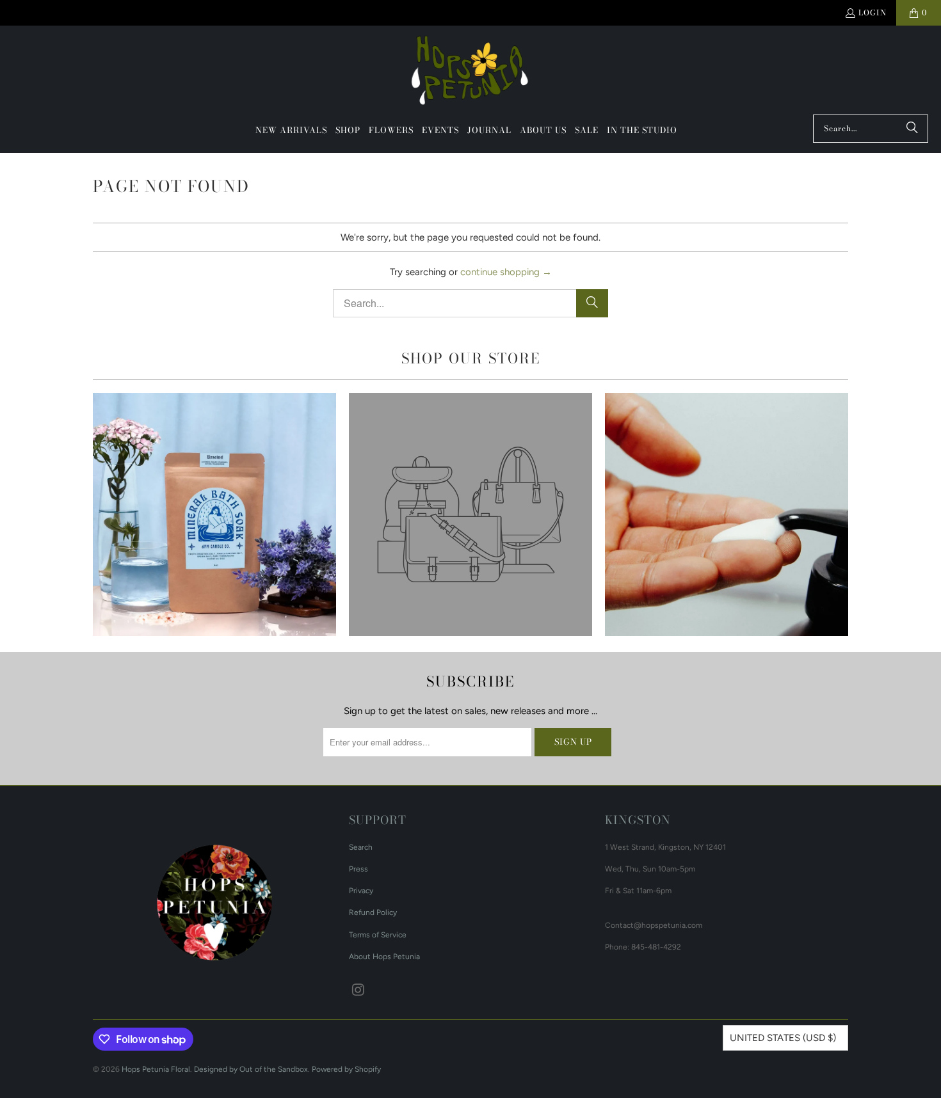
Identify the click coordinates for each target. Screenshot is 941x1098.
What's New (214, 514)
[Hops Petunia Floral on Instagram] (358, 990)
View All (214, 551)
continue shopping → (506, 272)
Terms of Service (377, 934)
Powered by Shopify (346, 1069)
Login (872, 12)
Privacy (361, 890)
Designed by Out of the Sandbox (251, 1069)
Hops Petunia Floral (156, 1069)
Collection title (470, 514)
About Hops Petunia (384, 956)
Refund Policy (373, 912)
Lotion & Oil (726, 514)
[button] (347, 131)
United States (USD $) (783, 1038)
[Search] (912, 129)
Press (358, 868)
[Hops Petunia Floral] (470, 73)
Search (361, 847)
